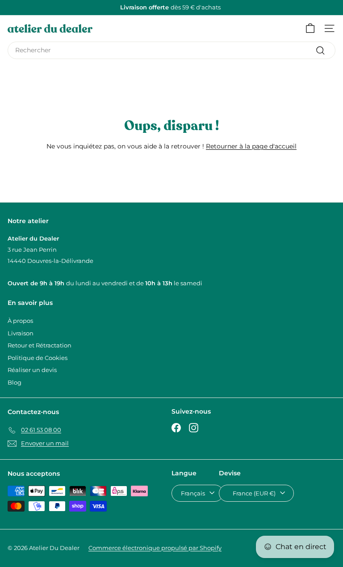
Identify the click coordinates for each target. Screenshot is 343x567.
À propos (20, 320)
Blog (14, 382)
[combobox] (171, 50)
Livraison (20, 333)
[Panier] (310, 28)
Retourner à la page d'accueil (251, 146)
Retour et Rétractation (39, 345)
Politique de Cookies (37, 357)
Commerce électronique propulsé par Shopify (155, 547)
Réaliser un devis (32, 369)
